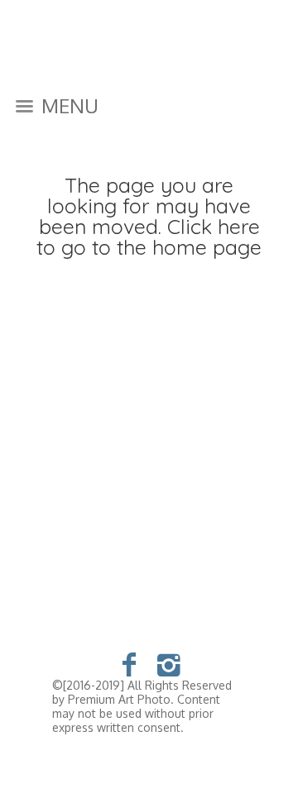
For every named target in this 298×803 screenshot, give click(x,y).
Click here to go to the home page (149, 236)
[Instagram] (169, 664)
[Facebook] (129, 664)
